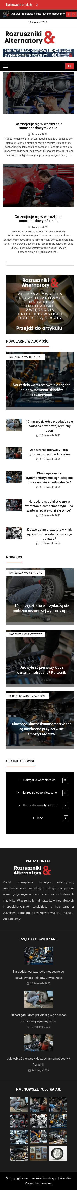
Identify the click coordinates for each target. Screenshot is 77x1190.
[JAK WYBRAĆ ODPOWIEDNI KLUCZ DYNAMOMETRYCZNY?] (38, 53)
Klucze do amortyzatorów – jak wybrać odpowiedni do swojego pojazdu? (49, 534)
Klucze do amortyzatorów (27, 696)
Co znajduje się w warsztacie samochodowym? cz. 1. (38, 218)
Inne (39, 818)
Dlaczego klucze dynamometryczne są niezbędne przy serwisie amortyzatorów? (49, 478)
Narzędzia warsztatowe (25, 357)
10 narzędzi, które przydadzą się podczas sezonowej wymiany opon (49, 426)
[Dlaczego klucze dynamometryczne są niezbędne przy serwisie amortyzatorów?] (6, 14)
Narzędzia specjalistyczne (39, 792)
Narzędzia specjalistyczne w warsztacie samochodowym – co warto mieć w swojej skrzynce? (49, 506)
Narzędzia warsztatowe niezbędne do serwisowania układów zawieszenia (42, 390)
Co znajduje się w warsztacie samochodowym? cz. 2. (38, 126)
